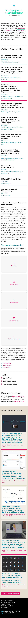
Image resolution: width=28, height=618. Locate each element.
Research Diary (14, 302)
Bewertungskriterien (18, 396)
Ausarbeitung (14, 284)
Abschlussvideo (14, 320)
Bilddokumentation (14, 339)
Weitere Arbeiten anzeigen (11, 593)
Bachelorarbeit (8, 30)
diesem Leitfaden (19, 401)
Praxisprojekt (21, 28)
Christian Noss (15, 15)
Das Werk (14, 266)
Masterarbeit (21, 30)
